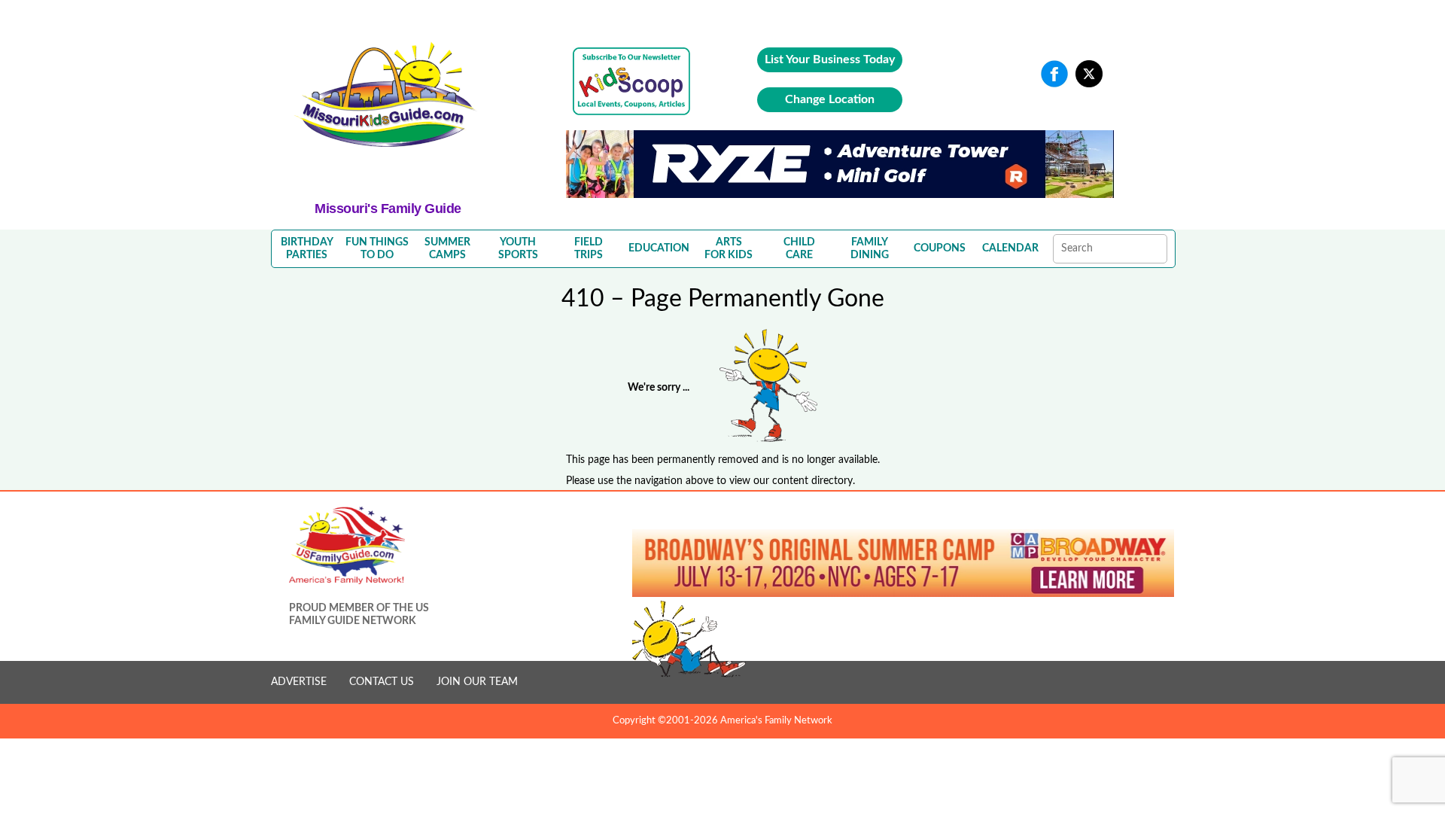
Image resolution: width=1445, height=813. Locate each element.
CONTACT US (381, 682)
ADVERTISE (299, 682)
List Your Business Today (830, 59)
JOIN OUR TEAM (477, 682)
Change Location (830, 99)
